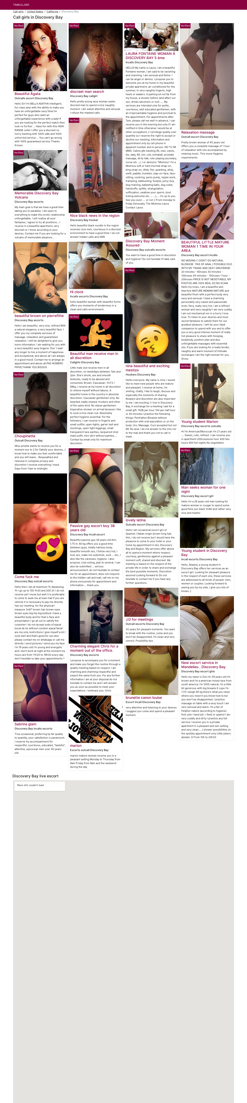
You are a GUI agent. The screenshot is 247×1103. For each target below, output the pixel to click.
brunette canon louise (144, 697)
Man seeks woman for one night (203, 489)
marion (75, 745)
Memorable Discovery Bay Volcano (37, 195)
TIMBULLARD (21, 4)
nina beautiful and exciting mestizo (148, 368)
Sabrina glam (25, 724)
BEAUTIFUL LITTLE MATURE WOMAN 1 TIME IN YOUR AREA (205, 246)
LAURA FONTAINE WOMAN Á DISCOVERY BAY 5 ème (150, 56)
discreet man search (87, 91)
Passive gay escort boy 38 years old (92, 528)
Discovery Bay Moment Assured (145, 243)
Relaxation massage (198, 132)
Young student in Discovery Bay (204, 552)
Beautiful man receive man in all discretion (94, 356)
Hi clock (77, 292)
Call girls (18, 11)
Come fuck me (27, 577)
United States (35, 11)
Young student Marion (199, 421)
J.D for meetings (139, 619)
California (52, 11)
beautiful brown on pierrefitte (39, 316)
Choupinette (25, 436)
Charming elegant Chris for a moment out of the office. (94, 648)
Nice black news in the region (94, 215)
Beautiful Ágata (27, 94)
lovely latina (136, 520)
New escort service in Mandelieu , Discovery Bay (203, 665)
